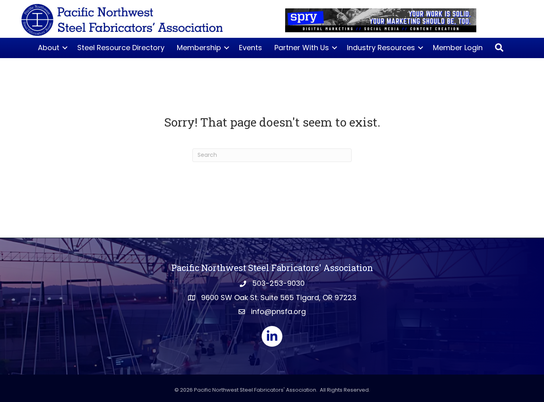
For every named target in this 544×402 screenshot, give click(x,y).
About (48, 48)
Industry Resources (381, 48)
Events (250, 48)
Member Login (458, 48)
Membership (199, 48)
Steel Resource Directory (120, 48)
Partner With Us (301, 48)
